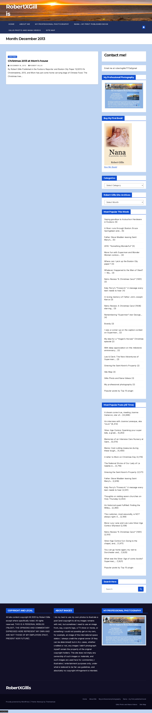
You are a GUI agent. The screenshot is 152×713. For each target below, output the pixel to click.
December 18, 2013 (18, 65)
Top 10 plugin (127, 391)
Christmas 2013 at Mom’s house (28, 60)
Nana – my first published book (91, 24)
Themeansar (50, 702)
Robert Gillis (36, 65)
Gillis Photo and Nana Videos (25, 30)
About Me (24, 24)
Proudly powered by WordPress (18, 702)
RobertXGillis (18, 687)
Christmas (12, 57)
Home (11, 24)
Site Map (50, 30)
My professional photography (52, 24)
